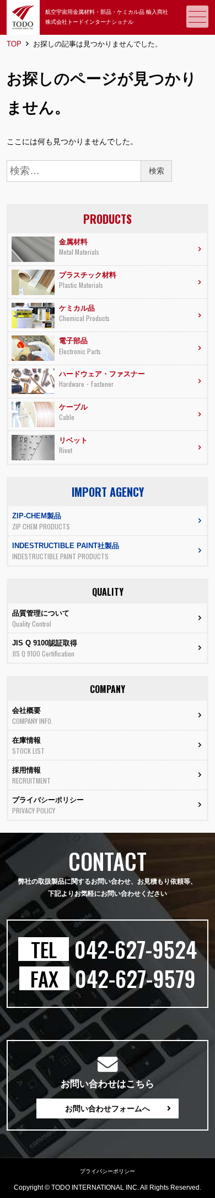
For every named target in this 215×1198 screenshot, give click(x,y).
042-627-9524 (135, 949)
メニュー (197, 17)
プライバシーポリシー (107, 1171)
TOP (14, 44)
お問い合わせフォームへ (107, 1108)
